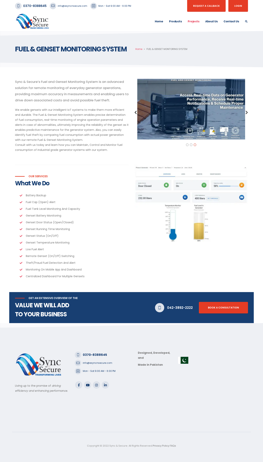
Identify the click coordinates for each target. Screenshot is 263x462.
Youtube (87, 385)
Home (159, 21)
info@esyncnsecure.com (72, 6)
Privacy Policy (161, 445)
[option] (191, 109)
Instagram (96, 385)
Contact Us (231, 21)
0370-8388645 (35, 6)
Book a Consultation (223, 307)
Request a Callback (206, 6)
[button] (135, 112)
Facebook (78, 385)
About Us (211, 21)
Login (238, 6)
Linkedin (105, 385)
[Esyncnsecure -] (32, 21)
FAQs (173, 445)
